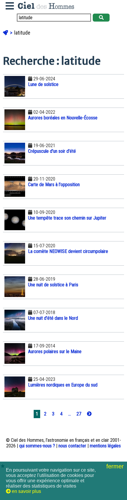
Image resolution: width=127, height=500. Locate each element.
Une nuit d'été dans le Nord (53, 318)
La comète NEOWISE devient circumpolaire (68, 251)
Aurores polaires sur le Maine (55, 351)
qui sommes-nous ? (37, 446)
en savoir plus (26, 491)
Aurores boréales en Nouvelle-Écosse (62, 118)
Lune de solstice (43, 84)
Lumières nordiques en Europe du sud (62, 385)
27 (78, 414)
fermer (116, 466)
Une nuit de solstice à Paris (53, 285)
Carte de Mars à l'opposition (54, 184)
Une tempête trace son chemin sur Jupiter (67, 218)
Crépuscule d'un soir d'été (52, 151)
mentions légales (105, 446)
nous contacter (72, 446)
